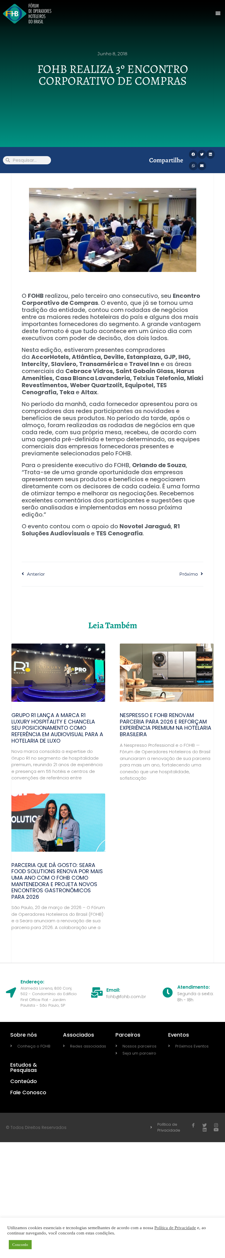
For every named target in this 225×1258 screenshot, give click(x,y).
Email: (113, 990)
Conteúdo (23, 1081)
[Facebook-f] (193, 1125)
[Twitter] (204, 1125)
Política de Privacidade (175, 1227)
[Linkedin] (204, 1129)
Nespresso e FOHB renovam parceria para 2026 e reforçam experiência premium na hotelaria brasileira (165, 724)
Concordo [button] (20, 1244)
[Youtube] (216, 1129)
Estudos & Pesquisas (23, 1067)
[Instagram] (216, 1125)
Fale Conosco (28, 1092)
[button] (218, 13)
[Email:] (97, 992)
